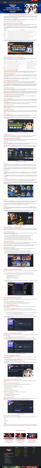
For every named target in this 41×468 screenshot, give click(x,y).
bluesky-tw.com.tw (8, 453)
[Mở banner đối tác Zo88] (29, 467)
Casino (21, 2)
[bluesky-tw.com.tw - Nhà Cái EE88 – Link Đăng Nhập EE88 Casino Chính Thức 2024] (5, 2)
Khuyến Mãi (11, 2)
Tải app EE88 (25, 454)
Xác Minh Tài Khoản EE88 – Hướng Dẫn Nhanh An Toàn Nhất (20, 440)
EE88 (8, 2)
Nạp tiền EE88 (25, 451)
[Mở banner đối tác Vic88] (11, 467)
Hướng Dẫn (14, 2)
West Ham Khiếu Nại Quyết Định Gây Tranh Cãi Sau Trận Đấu (9, 440)
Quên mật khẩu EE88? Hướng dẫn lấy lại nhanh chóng (32, 440)
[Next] (37, 438)
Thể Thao (18, 2)
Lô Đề (23, 2)
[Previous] (3, 438)
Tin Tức (25, 2)
